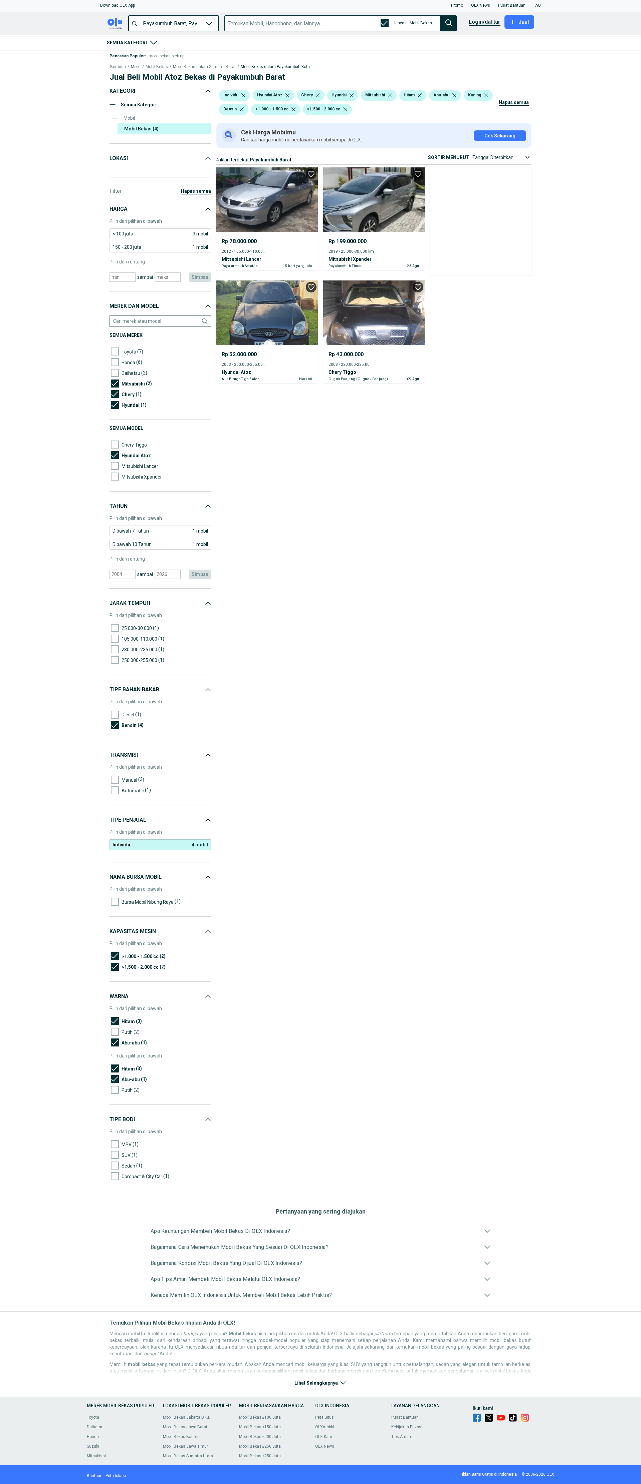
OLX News (324, 1446)
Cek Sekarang (499, 135)
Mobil (136, 67)
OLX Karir (323, 1436)
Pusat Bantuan (405, 1417)
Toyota (93, 1417)
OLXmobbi (324, 1427)
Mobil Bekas (157, 67)
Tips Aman (401, 1436)
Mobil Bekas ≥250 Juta (260, 1456)
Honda (93, 1436)
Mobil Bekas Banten (181, 1436)
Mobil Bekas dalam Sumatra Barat (204, 67)
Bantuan (94, 1475)
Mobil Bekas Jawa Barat (185, 1427)
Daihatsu (95, 1427)
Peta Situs (324, 1417)
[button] (117, 5)
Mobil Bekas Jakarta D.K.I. (186, 1417)
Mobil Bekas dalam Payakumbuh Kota (275, 67)
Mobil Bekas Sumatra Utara (188, 1456)
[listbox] (243, 95)
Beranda (118, 67)
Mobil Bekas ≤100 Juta (260, 1417)
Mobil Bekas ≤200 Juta (260, 1436)
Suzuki (93, 1446)
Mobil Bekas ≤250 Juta (260, 1446)
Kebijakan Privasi (406, 1427)
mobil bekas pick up (166, 56)
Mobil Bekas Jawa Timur (185, 1446)
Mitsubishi (96, 1456)
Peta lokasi (115, 1475)
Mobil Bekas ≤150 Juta (260, 1427)
